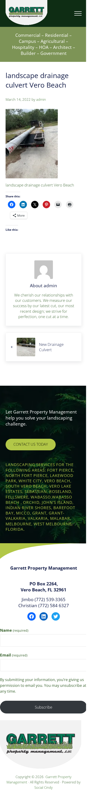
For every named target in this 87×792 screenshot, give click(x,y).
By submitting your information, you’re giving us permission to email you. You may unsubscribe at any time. (43, 685)
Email (13, 655)
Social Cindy (43, 787)
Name (14, 630)
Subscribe (43, 707)
